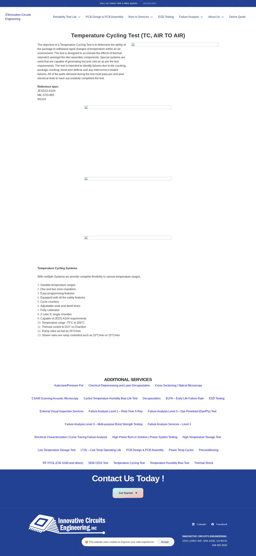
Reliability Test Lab (64, 16)
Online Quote (237, 16)
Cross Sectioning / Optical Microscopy (178, 385)
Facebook (221, 524)
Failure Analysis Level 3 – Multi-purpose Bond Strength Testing (103, 424)
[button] (128, 493)
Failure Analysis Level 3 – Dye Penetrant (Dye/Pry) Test (182, 411)
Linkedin (201, 524)
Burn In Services (139, 16)
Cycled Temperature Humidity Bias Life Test (110, 398)
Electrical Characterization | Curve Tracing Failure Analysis (70, 437)
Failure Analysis (189, 16)
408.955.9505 (149, 3)
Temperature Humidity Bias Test (169, 462)
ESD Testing (166, 16)
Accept (165, 541)
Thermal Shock (203, 462)
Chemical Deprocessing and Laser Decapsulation (119, 385)
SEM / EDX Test (98, 462)
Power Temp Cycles (181, 450)
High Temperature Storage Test (202, 437)
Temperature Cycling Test (129, 462)
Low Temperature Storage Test (56, 450)
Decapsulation (152, 398)
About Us (214, 16)
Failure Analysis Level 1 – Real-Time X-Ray (116, 411)
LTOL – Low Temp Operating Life (101, 450)
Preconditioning (208, 450)
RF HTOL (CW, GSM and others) (63, 462)
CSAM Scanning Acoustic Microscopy (55, 398)
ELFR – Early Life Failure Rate (185, 398)
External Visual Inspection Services (61, 411)
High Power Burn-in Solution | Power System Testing (144, 437)
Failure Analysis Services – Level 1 (169, 424)
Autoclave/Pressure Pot (68, 385)
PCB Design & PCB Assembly (104, 16)
